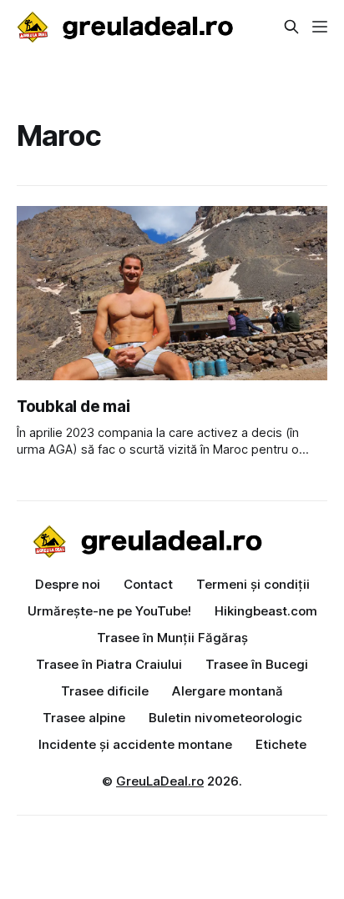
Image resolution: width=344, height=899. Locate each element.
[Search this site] (291, 26)
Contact (148, 584)
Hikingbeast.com (266, 611)
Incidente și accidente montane (135, 744)
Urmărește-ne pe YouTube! (109, 611)
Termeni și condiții (253, 584)
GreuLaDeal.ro (160, 781)
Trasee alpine (84, 718)
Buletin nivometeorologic (225, 718)
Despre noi (67, 584)
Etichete (280, 744)
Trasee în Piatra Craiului (109, 664)
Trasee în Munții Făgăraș (172, 637)
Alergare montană (227, 691)
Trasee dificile (105, 691)
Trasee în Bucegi (256, 664)
